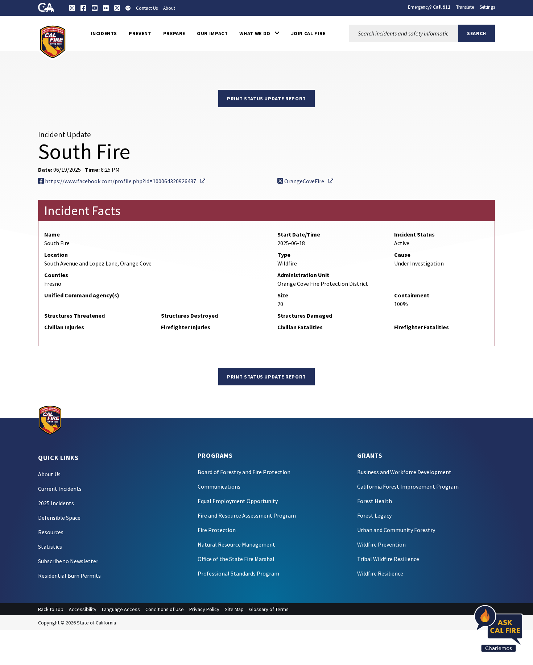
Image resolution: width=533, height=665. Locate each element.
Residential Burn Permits (69, 575)
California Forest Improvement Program (408, 486)
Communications (219, 486)
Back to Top (50, 609)
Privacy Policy (204, 609)
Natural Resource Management (236, 544)
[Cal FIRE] (52, 41)
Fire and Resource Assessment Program (247, 515)
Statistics (50, 546)
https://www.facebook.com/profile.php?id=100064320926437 (124, 181)
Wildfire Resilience (380, 573)
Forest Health (374, 501)
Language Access (121, 609)
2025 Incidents (56, 503)
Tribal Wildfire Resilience (388, 558)
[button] (259, 33)
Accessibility (82, 609)
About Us (49, 474)
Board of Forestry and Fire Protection (244, 472)
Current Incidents (60, 488)
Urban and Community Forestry (396, 530)
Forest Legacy (374, 515)
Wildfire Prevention (381, 544)
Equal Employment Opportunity (238, 501)
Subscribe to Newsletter (68, 561)
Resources (50, 532)
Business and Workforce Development (404, 472)
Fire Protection (217, 530)
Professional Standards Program (238, 573)
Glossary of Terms (269, 609)
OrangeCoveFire (308, 181)
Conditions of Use (164, 609)
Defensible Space (59, 517)
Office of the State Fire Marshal (236, 558)
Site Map (234, 609)
